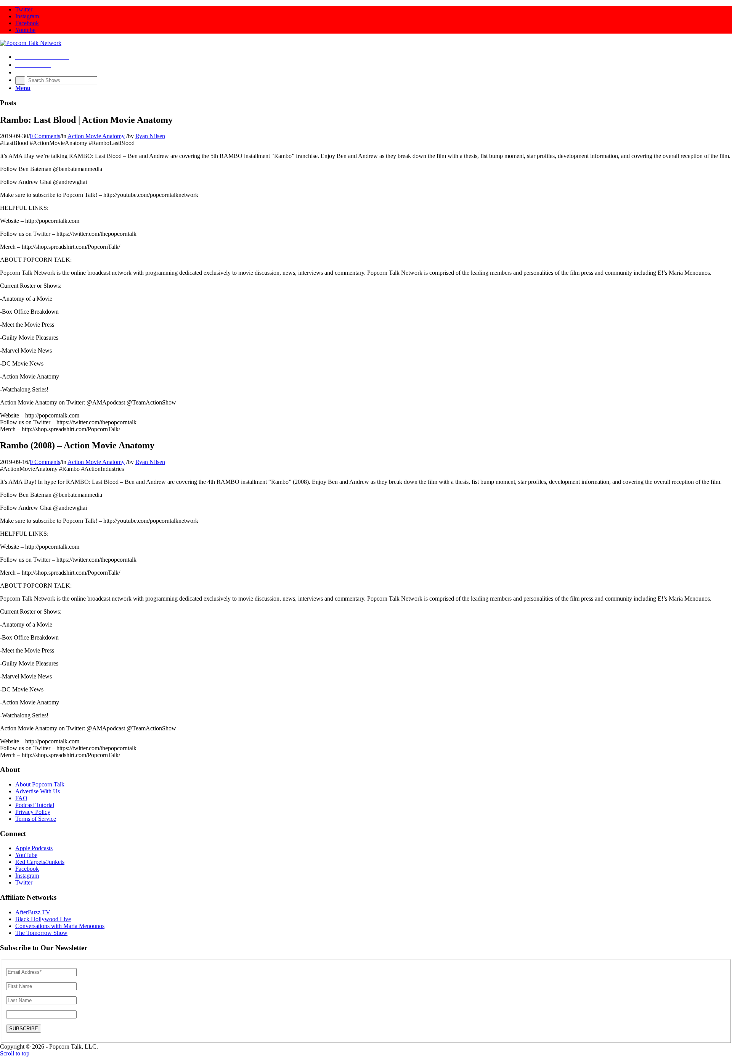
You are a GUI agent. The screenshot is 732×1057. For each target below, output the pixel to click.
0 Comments (45, 136)
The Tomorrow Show (41, 933)
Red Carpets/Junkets (39, 862)
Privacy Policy (32, 812)
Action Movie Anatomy (96, 136)
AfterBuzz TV (32, 912)
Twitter (23, 882)
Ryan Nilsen (150, 136)
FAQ (21, 798)
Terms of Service (35, 818)
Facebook (27, 868)
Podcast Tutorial (34, 805)
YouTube (26, 855)
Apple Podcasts (34, 848)
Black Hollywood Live (43, 919)
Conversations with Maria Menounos (59, 926)
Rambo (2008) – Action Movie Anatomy (77, 445)
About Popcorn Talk (39, 784)
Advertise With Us (37, 791)
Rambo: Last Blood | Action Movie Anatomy (86, 120)
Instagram (27, 875)
